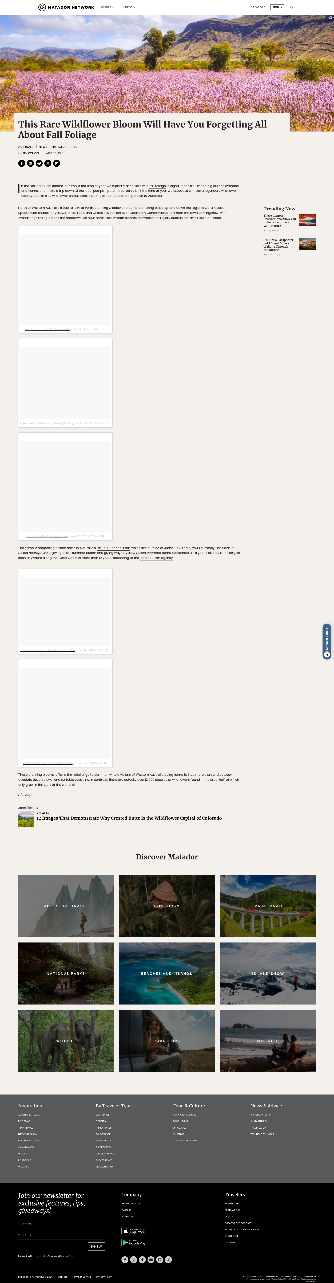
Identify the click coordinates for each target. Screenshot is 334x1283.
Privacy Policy (188, 664)
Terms (172, 664)
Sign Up (201, 656)
